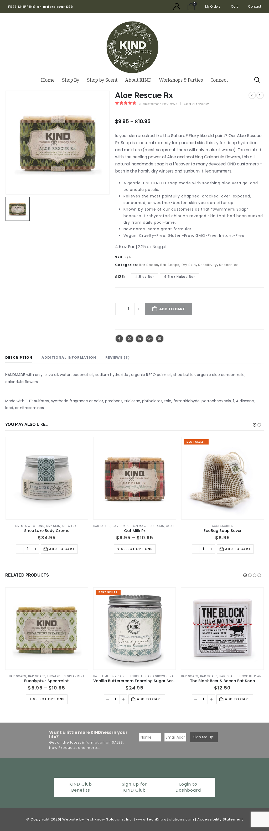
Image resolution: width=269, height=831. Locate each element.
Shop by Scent (102, 80)
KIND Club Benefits (80, 787)
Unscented (229, 265)
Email (160, 339)
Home (47, 80)
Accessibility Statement (220, 819)
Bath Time (13, 676)
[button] (257, 80)
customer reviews (158, 103)
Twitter (129, 339)
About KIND (138, 80)
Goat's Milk (87, 526)
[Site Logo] (132, 47)
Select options (49, 549)
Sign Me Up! (203, 737)
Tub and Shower (66, 676)
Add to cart (150, 549)
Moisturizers (234, 676)
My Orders (212, 6)
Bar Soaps (148, 265)
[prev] (252, 95)
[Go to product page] (47, 478)
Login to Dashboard (188, 787)
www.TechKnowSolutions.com (165, 819)
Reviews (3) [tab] (117, 357)
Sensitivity (207, 265)
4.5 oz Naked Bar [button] (179, 276)
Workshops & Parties (181, 80)
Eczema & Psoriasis (60, 526)
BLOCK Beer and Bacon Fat (172, 676)
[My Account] (177, 6)
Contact (254, 6)
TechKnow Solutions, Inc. (109, 819)
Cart (234, 6)
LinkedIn (139, 339)
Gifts (224, 526)
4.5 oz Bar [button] (144, 276)
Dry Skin (189, 265)
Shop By (70, 80)
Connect (219, 80)
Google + (149, 339)
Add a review (196, 103)
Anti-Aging (190, 676)
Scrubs (45, 676)
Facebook (119, 339)
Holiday (237, 526)
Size (119, 276)
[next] (260, 95)
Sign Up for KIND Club (134, 787)
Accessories (134, 526)
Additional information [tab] (69, 357)
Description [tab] (18, 357)
